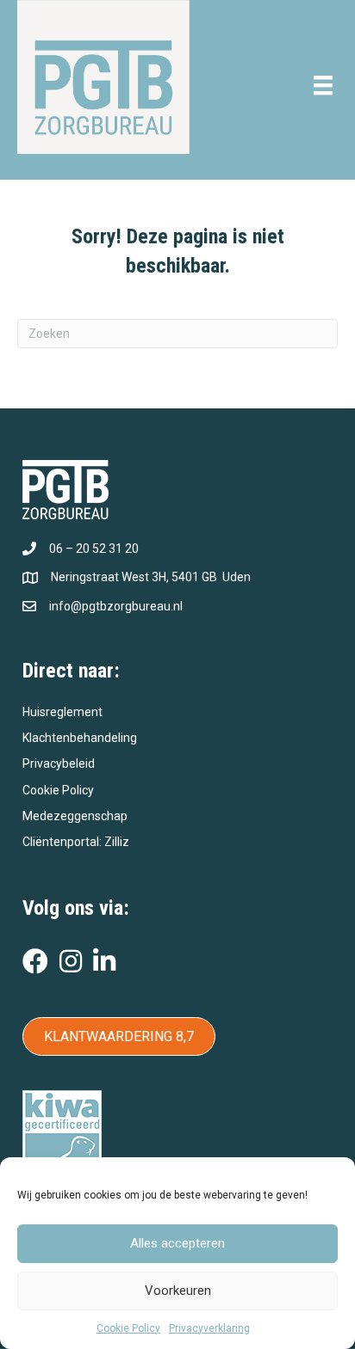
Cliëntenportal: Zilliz (75, 842)
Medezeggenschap (75, 816)
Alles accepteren (177, 1243)
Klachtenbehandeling (79, 738)
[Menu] (323, 85)
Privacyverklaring (209, 1328)
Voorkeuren (178, 1290)
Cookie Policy (128, 1328)
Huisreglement (62, 712)
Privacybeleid (58, 763)
